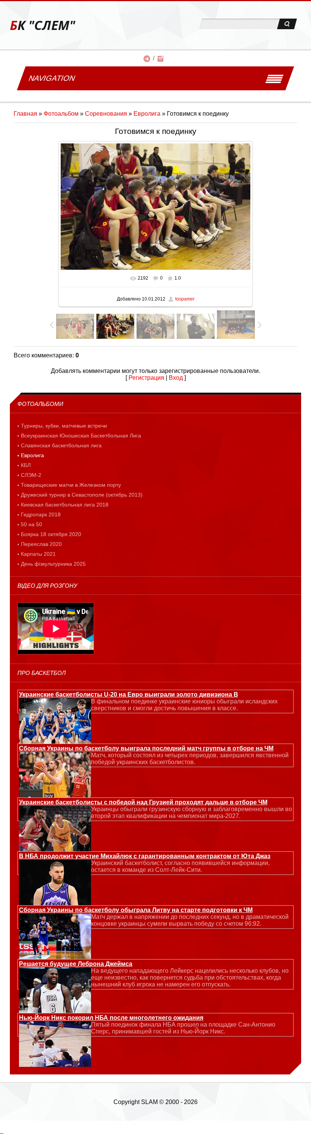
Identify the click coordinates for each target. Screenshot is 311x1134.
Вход (176, 377)
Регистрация (146, 377)
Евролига (147, 113)
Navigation (51, 78)
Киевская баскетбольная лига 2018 (64, 505)
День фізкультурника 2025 (53, 564)
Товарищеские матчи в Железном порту (71, 485)
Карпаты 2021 (38, 554)
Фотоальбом (61, 113)
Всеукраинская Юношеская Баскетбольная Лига (81, 436)
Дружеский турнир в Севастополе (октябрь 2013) (82, 495)
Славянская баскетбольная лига (61, 445)
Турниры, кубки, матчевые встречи (64, 426)
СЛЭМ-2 (31, 475)
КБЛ (26, 465)
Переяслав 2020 (41, 544)
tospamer (185, 299)
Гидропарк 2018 (41, 514)
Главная (25, 113)
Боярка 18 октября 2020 (51, 534)
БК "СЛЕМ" (42, 25)
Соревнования (106, 113)
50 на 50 (31, 524)
